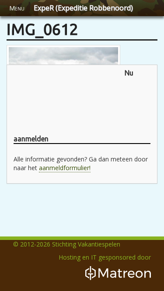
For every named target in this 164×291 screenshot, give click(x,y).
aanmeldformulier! (65, 168)
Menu (16, 8)
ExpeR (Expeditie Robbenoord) (83, 8)
